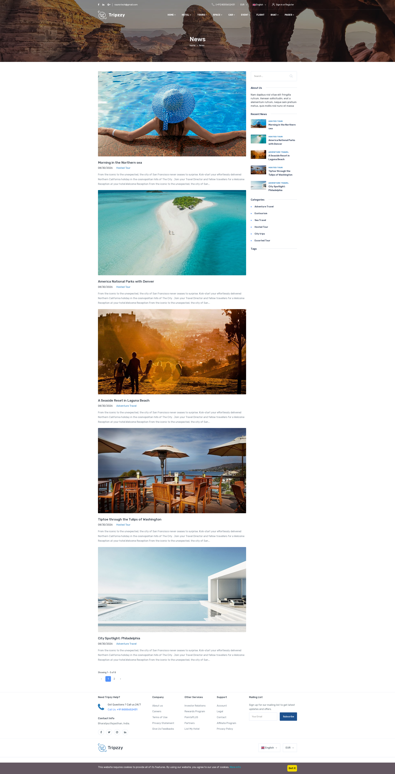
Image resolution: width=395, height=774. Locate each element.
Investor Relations (195, 705)
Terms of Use (159, 717)
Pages (289, 15)
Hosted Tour (275, 121)
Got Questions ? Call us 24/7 (124, 704)
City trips (260, 234)
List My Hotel (192, 728)
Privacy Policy (225, 728)
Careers (156, 711)
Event (245, 15)
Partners (190, 723)
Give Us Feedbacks (163, 728)
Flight (260, 15)
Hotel (186, 15)
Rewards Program (195, 711)
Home (171, 15)
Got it (292, 768)
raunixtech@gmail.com (126, 4)
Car (230, 15)
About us (157, 705)
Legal (220, 711)
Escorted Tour (262, 240)
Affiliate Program (226, 723)
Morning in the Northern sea (120, 162)
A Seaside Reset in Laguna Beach (124, 400)
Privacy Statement (163, 723)
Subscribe (288, 716)
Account (222, 705)
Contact (221, 717)
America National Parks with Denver (126, 281)
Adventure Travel (278, 152)
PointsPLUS (191, 717)
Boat (274, 15)
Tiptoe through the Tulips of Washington (129, 519)
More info (235, 767)
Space (217, 15)
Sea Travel (260, 220)
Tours (201, 15)
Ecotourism (261, 213)
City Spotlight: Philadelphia (119, 638)
